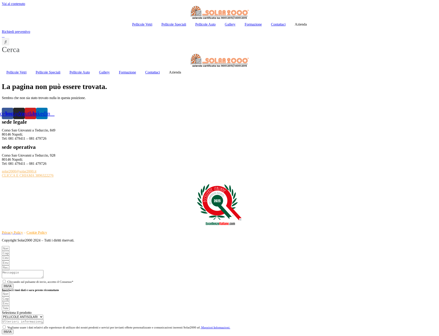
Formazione (253, 24)
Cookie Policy (37, 232)
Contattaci (278, 24)
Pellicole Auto (205, 24)
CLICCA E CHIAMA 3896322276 (28, 175)
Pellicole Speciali (173, 24)
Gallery (230, 24)
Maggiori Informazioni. (215, 327)
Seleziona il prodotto (17, 313)
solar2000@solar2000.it (19, 171)
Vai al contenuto (13, 4)
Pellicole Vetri (142, 24)
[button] (11, 46)
